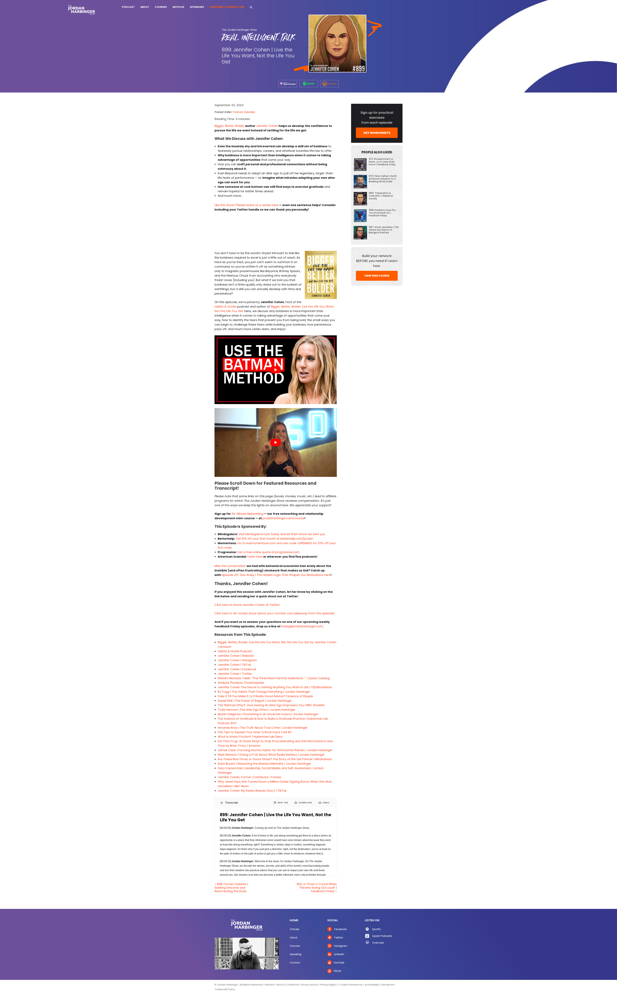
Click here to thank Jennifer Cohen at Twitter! (247, 605)
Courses (295, 946)
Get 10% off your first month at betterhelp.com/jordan (274, 539)
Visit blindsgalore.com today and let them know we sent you (281, 534)
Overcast (378, 943)
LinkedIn (338, 954)
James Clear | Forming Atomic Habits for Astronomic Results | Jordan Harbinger (275, 750)
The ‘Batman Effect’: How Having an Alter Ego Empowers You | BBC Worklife (271, 705)
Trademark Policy (225, 989)
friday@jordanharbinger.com (302, 626)
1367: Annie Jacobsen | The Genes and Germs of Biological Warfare (384, 229)
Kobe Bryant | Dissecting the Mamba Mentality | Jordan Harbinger (264, 764)
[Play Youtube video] (276, 369)
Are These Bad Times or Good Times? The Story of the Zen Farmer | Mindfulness (275, 759)
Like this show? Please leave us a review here (246, 205)
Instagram (340, 946)
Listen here (255, 557)
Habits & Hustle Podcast (235, 651)
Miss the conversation (230, 566)
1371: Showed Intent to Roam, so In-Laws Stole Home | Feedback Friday (382, 161)
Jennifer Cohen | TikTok (234, 665)
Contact (295, 962)
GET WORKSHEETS (376, 133)
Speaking (295, 954)
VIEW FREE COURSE (376, 276)
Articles (294, 929)
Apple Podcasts (382, 936)
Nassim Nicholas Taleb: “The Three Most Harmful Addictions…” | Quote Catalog (274, 678)
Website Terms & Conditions (281, 984)
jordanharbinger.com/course (283, 518)
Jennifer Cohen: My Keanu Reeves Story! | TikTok (252, 791)
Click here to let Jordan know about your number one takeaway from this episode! (274, 613)
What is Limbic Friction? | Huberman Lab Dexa (250, 737)
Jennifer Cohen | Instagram (237, 660)
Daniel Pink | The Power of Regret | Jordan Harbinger (255, 701)
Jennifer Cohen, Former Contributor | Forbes (249, 777)
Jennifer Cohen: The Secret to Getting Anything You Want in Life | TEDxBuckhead (275, 687)
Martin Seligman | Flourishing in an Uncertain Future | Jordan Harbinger (268, 714)
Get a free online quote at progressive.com (268, 552)
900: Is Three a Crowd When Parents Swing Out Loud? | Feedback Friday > (317, 887)
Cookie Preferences (350, 984)
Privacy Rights (328, 984)
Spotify (376, 929)
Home (294, 920)
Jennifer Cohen (267, 126)
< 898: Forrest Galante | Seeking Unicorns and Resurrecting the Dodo (231, 887)
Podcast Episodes (244, 112)
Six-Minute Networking (247, 514)
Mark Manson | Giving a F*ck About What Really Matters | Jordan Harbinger (271, 755)
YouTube (338, 962)
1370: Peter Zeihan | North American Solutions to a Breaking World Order (383, 178)
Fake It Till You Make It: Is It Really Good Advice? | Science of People (265, 696)
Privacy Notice (309, 984)
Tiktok (337, 971)
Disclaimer (388, 984)
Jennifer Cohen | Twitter (235, 674)
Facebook (340, 929)
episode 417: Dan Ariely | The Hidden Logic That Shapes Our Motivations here (276, 575)
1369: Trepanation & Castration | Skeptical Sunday (381, 195)
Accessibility (372, 984)
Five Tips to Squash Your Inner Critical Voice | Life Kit (254, 732)
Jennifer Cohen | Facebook (237, 669)
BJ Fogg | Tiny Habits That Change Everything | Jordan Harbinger (264, 692)
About (293, 937)
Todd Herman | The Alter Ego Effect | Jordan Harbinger (256, 710)
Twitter (338, 937)
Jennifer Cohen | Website (236, 656)
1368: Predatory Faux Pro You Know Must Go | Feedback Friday (382, 212)
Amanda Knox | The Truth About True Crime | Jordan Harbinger (263, 728)
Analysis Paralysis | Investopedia (241, 683)
